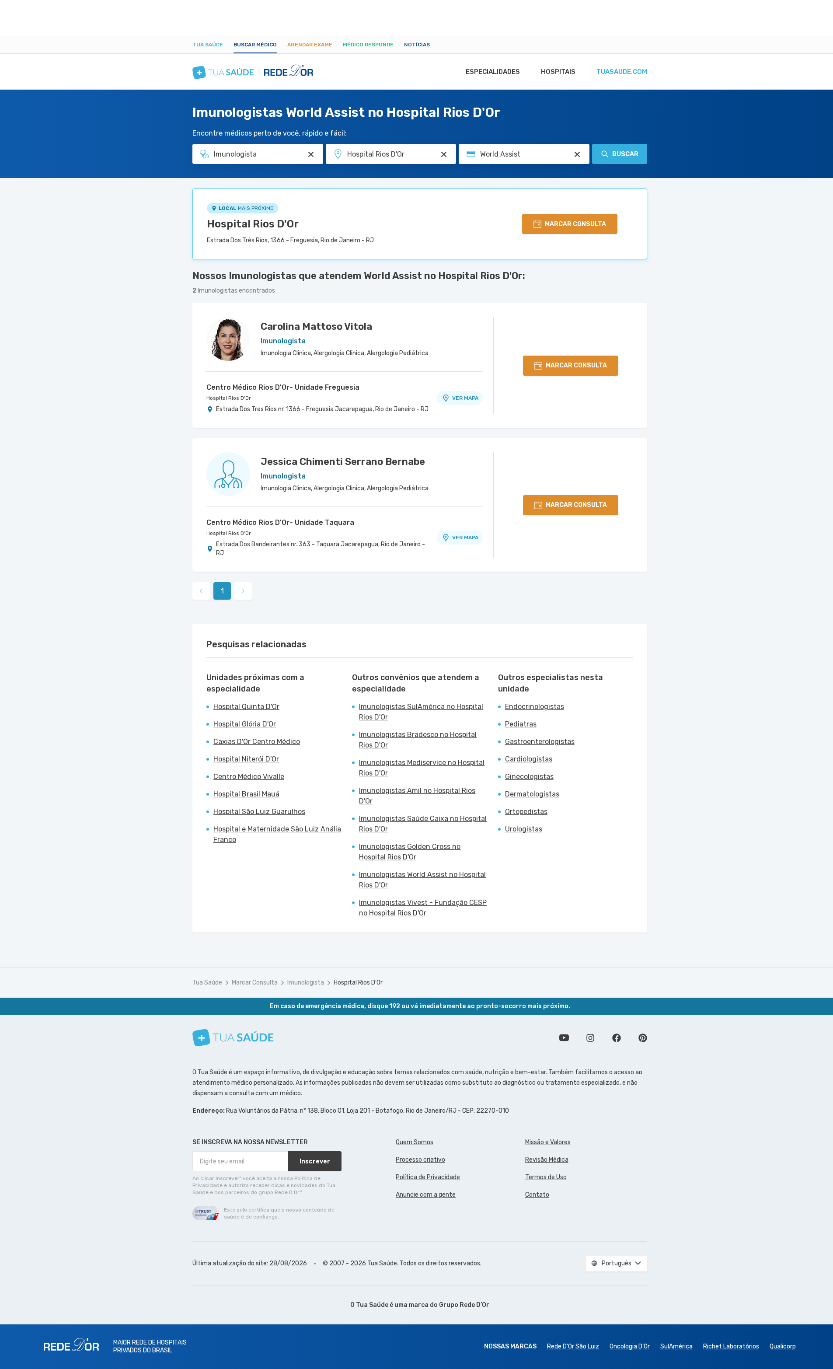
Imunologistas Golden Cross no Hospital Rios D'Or (409, 851)
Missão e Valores (548, 1142)
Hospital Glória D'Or (244, 724)
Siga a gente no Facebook (616, 1038)
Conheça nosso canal (564, 1038)
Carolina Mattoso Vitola (316, 326)
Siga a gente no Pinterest (642, 1038)
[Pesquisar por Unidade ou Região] (444, 154)
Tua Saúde (207, 45)
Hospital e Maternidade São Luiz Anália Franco (277, 834)
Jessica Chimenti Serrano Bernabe (343, 462)
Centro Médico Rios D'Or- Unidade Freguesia (282, 387)
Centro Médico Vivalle (248, 776)
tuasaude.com (621, 72)
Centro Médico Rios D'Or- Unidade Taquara (280, 522)
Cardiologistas (528, 759)
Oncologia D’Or (630, 1346)
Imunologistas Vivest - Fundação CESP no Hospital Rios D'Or (423, 907)
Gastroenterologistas (540, 741)
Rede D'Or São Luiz (573, 1346)
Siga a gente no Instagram (590, 1038)
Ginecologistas (529, 776)
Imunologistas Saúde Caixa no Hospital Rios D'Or (423, 823)
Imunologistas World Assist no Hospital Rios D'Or (422, 879)
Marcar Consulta (255, 982)
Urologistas (523, 829)
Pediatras (521, 724)
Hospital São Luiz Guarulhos (259, 811)
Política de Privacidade (428, 1177)
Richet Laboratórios (731, 1346)
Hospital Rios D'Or (253, 224)
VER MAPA (465, 398)
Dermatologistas (532, 794)
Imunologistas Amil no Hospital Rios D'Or (417, 795)
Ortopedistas (526, 811)
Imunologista (305, 982)
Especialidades (493, 72)
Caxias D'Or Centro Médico (256, 741)
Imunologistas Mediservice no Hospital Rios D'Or (421, 767)
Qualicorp (783, 1346)
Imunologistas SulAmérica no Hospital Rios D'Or (421, 711)
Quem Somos (414, 1142)
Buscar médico (255, 45)
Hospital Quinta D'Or (246, 706)
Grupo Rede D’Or (464, 1305)
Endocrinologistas (534, 706)
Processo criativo (420, 1159)
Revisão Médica (546, 1159)
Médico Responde (368, 45)
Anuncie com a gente (426, 1194)
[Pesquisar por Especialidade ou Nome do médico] (311, 154)
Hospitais (558, 72)
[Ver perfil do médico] (228, 339)
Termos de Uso (546, 1177)
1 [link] (222, 591)
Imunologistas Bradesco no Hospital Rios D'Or (418, 739)
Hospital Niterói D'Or (246, 759)
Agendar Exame (309, 45)
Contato (537, 1194)
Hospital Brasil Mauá (246, 794)
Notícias (417, 45)
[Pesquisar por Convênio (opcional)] (577, 154)
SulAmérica (676, 1346)
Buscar (625, 154)
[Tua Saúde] (233, 1037)
